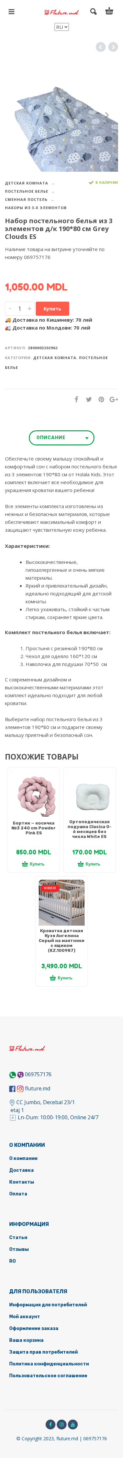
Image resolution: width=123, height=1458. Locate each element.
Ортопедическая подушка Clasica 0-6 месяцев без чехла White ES (90, 829)
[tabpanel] (34, 797)
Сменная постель (26, 199)
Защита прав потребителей (43, 1352)
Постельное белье (26, 191)
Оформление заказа (33, 1328)
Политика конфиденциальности (49, 1364)
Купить (52, 309)
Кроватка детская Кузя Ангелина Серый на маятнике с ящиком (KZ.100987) (62, 940)
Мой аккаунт (24, 1316)
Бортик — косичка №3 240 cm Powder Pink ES (33, 828)
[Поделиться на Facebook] (74, 399)
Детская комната (26, 183)
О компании (23, 1158)
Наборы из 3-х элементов (36, 207)
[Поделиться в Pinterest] (99, 399)
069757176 (38, 1074)
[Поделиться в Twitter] (87, 399)
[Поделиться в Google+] (112, 399)
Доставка (21, 1170)
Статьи (18, 1237)
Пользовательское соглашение (48, 1376)
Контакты (21, 1182)
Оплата (18, 1194)
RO (12, 1261)
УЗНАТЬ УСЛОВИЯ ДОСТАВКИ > (43, 270)
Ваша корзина (26, 1340)
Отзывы (19, 1249)
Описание (51, 437)
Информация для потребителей (48, 1305)
